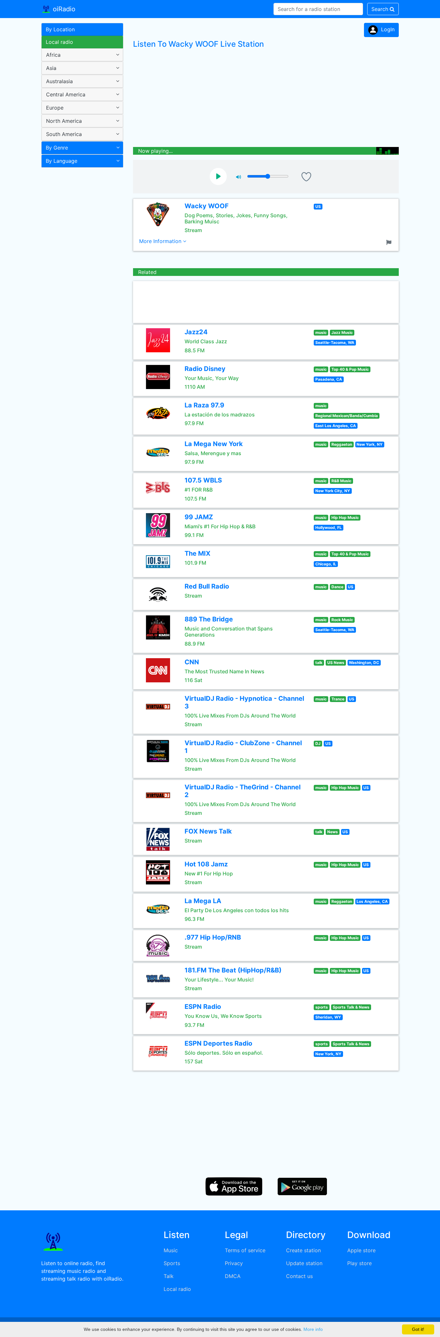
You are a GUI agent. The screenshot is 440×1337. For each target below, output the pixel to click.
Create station (303, 1250)
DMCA (233, 1276)
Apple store (361, 1250)
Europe (54, 107)
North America (64, 121)
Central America (65, 94)
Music (171, 1250)
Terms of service (245, 1250)
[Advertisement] (80, 272)
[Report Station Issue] (390, 241)
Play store (359, 1263)
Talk (169, 1276)
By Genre (57, 147)
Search (380, 9)
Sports (172, 1263)
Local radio (59, 42)
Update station (304, 1263)
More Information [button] (161, 241)
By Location (60, 29)
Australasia (59, 81)
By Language (61, 161)
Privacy (234, 1263)
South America (64, 134)
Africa (53, 55)
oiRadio (63, 9)
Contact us (299, 1276)
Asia (51, 68)
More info (313, 1329)
